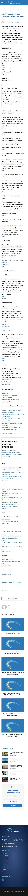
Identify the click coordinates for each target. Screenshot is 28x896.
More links (4, 591)
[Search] (26, 2)
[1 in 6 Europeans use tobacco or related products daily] (6, 779)
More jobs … (4, 508)
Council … (4, 298)
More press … (5, 481)
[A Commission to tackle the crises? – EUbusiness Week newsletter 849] (12, 685)
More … (3, 65)
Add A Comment (12, 598)
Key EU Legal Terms (7, 402)
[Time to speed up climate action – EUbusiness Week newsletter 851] (12, 644)
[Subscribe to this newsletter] (12, 625)
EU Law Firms (5, 393)
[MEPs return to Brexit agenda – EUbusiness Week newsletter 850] (12, 664)
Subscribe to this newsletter (13, 633)
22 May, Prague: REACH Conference (11, 536)
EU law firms (5, 264)
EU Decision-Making (7, 397)
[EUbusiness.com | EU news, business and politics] (14, 2)
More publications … (7, 566)
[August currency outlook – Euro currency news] (6, 773)
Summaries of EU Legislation (9, 395)
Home (2, 9)
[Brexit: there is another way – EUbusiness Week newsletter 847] (12, 726)
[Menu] (2, 2)
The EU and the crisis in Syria (9, 521)
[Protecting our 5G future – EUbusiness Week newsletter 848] (12, 705)
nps (5, 22)
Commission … (5, 326)
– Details (7, 99)
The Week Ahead (6, 382)
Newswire (16, 22)
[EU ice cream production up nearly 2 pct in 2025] (6, 754)
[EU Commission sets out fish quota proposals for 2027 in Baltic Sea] (6, 760)
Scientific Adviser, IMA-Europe (9, 502)
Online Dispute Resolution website (11, 582)
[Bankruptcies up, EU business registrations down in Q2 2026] (6, 766)
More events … (5, 551)
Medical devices (6, 574)
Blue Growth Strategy (7, 559)
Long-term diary (5, 384)
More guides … (5, 523)
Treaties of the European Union (10, 399)
